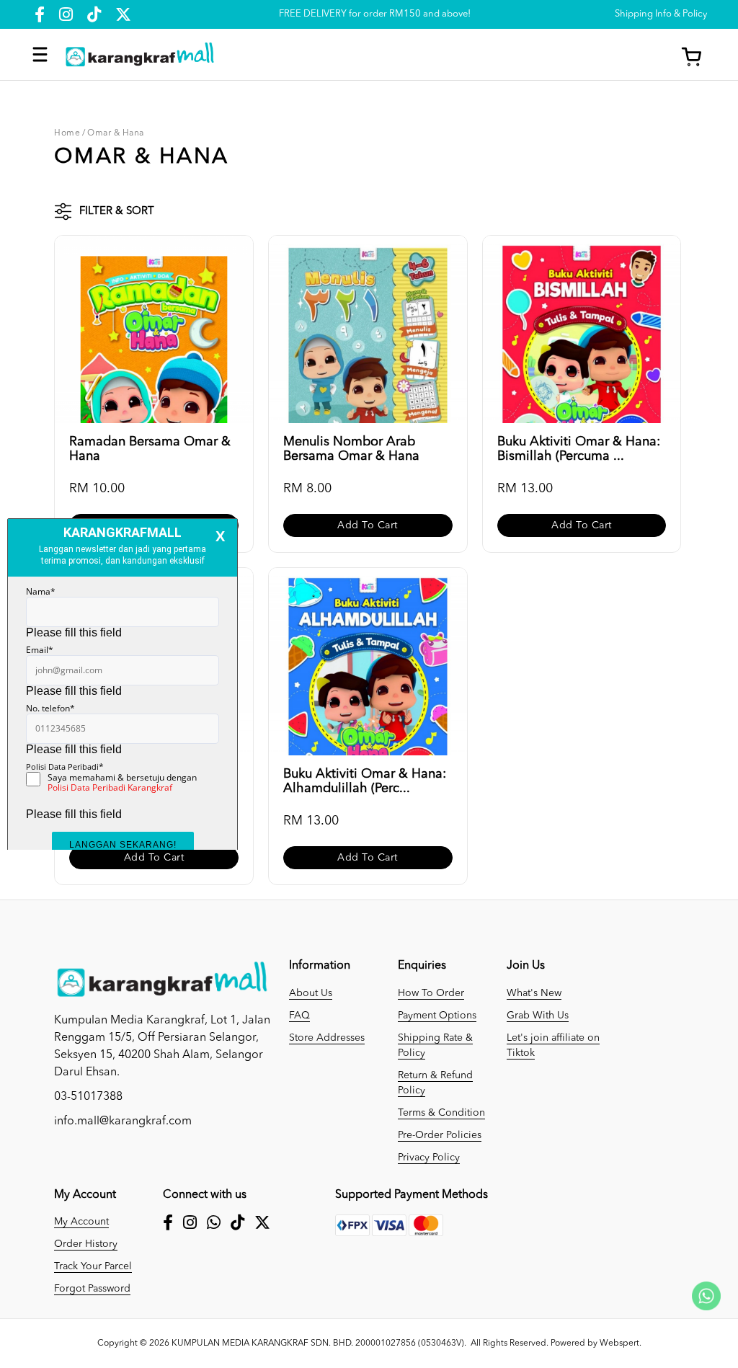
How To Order (431, 993)
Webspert (619, 1343)
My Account (81, 1222)
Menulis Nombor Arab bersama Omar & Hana (351, 449)
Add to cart (367, 525)
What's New (534, 993)
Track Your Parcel (93, 1266)
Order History (85, 1244)
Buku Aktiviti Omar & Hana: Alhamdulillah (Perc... (364, 781)
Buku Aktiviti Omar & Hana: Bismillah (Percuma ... (578, 449)
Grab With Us (538, 1016)
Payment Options (437, 1016)
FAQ (299, 1016)
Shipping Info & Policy (661, 14)
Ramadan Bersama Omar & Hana (150, 449)
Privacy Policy (429, 1157)
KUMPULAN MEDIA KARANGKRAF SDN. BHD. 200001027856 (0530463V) (318, 1343)
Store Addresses (327, 1038)
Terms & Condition (441, 1113)
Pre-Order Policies (439, 1135)
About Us (310, 993)
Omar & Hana (115, 133)
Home (67, 133)
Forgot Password (92, 1289)
